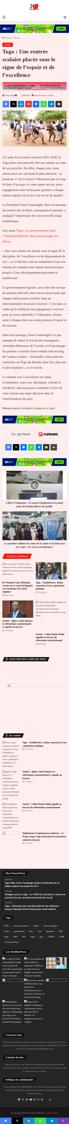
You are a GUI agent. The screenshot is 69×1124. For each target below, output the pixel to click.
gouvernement (19, 931)
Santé (33, 937)
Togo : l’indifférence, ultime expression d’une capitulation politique (50, 585)
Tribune (16, 38)
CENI (6, 926)
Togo (41, 937)
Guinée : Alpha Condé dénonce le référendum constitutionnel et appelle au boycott (17, 624)
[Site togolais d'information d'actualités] (34, 7)
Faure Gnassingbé (50, 926)
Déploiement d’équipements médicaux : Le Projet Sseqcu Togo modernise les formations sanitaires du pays (44, 836)
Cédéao (36, 926)
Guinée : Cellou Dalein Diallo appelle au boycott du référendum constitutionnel (50, 637)
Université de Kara (11, 942)
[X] (23, 1099)
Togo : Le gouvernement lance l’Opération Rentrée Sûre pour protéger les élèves (30, 236)
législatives (50, 931)
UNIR (61, 937)
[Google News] (21, 434)
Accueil (7, 38)
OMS (15, 937)
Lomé (39, 931)
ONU (24, 937)
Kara (31, 931)
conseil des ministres (21, 926)
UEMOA (51, 937)
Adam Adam (9, 95)
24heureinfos (52, 1113)
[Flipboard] (48, 434)
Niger (6, 937)
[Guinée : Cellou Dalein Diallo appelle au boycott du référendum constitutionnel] (51, 615)
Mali (60, 931)
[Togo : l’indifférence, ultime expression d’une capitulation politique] (51, 571)
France (6, 931)
